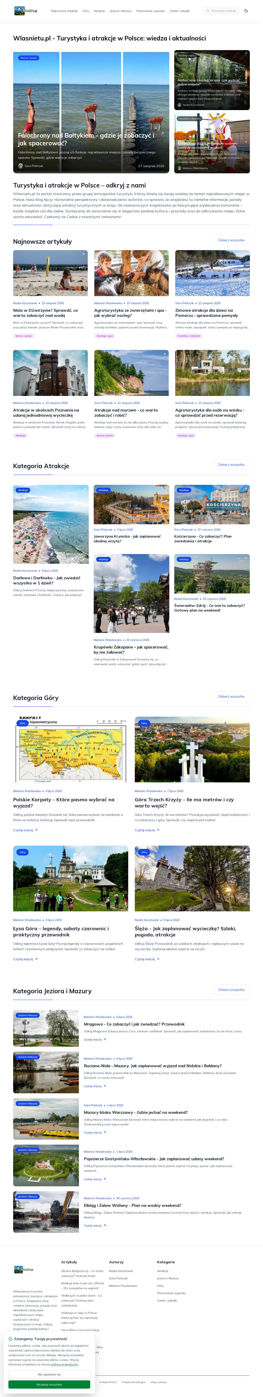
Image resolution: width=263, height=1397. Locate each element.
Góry (86, 11)
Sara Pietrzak (184, 303)
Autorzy (116, 1262)
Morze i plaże (29, 57)
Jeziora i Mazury (121, 11)
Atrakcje (99, 11)
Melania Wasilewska (108, 303)
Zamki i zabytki (180, 11)
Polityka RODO (108, 1382)
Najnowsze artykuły (64, 11)
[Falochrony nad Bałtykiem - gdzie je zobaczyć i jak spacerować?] (91, 111)
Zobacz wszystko (231, 240)
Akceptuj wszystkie (49, 1384)
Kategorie (166, 1262)
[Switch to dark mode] (246, 10)
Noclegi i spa (186, 55)
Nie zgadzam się (49, 1374)
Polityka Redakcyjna (134, 1382)
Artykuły (69, 1262)
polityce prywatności (64, 1364)
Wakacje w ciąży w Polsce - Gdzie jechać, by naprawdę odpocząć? (80, 1318)
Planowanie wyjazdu (150, 11)
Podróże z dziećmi (189, 118)
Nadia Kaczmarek (25, 303)
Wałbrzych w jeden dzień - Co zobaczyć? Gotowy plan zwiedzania (81, 1300)
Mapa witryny (159, 1382)
